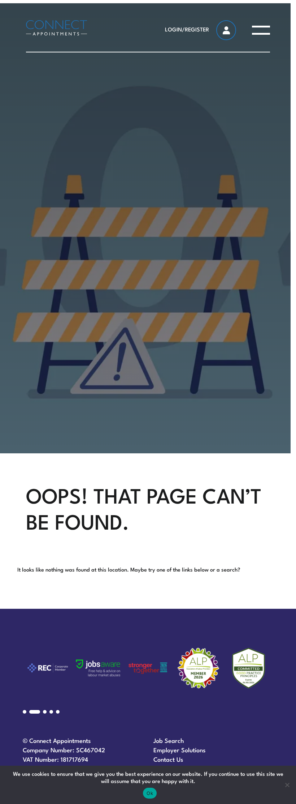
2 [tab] (34, 712)
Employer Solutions (179, 751)
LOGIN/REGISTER (187, 30)
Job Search (168, 741)
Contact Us (168, 760)
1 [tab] (24, 712)
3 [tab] (45, 712)
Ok (150, 793)
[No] (287, 784)
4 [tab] (51, 712)
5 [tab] (58, 712)
